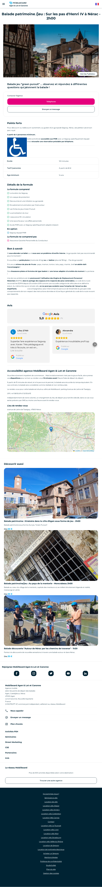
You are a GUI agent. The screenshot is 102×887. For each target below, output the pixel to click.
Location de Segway (51, 845)
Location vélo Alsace (51, 806)
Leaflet (77, 451)
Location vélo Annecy (51, 810)
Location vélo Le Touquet (51, 826)
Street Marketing (13, 742)
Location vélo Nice (51, 834)
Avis (7, 758)
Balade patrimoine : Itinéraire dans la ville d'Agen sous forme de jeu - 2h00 (42, 521)
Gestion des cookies (51, 873)
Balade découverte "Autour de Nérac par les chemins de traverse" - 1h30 (40, 648)
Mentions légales (51, 857)
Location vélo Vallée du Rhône (51, 842)
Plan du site (51, 869)
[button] (7, 344)
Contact (51, 822)
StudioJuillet (51, 865)
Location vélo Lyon (51, 830)
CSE (7, 747)
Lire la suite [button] (16, 350)
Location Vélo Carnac (51, 818)
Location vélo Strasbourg (51, 838)
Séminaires (10, 737)
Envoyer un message (51, 109)
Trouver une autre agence (51, 781)
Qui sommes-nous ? (51, 794)
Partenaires (10, 753)
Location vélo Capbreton (51, 814)
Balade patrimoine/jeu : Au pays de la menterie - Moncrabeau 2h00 (38, 583)
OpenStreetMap (88, 451)
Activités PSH (11, 731)
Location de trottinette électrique (51, 849)
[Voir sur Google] (13, 332)
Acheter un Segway (51, 853)
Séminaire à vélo (51, 798)
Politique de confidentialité (51, 861)
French (98, 4)
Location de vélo (51, 802)
